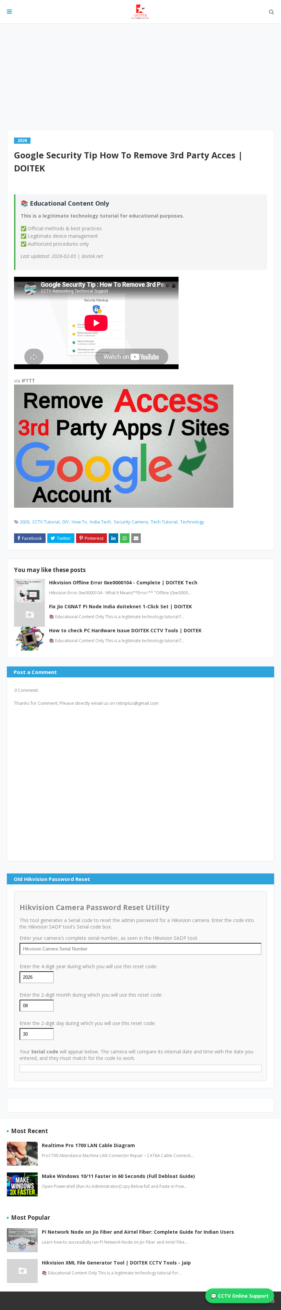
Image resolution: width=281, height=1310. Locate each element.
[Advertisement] (140, 77)
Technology (192, 522)
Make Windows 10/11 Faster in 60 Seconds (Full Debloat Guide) (118, 1176)
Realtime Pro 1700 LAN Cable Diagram (88, 1145)
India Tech (100, 522)
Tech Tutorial (164, 522)
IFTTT (28, 380)
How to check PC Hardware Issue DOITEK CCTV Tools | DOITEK (125, 630)
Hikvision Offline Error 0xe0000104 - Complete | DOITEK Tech (123, 582)
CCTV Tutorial (46, 522)
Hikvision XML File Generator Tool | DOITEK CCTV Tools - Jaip (116, 1262)
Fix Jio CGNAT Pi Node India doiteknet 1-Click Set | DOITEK (120, 606)
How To (79, 522)
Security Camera (131, 522)
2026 (24, 522)
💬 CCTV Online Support (240, 1296)
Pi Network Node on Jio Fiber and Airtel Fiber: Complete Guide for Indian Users (138, 1232)
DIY (65, 522)
